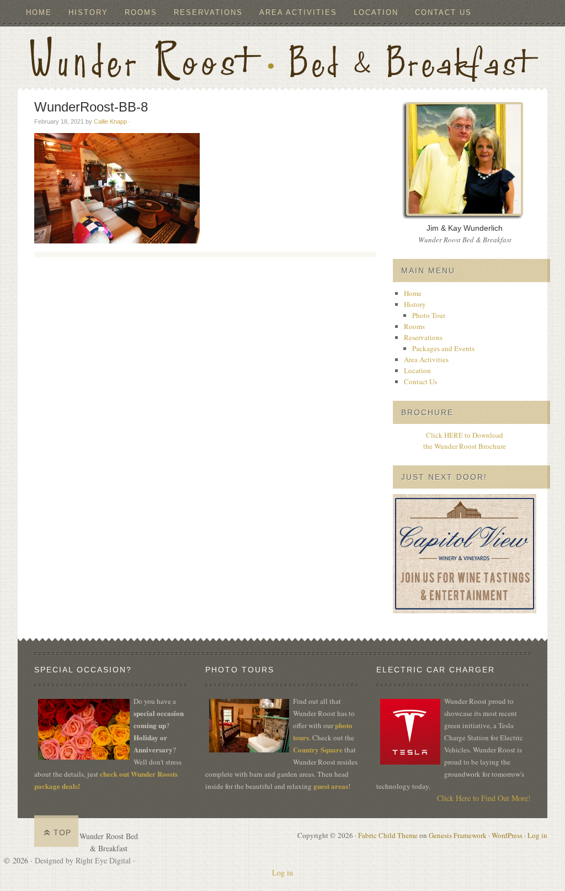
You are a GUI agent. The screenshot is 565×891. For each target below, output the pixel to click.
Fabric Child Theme (388, 835)
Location (376, 12)
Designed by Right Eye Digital (84, 860)
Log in (537, 835)
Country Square (318, 749)
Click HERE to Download (464, 435)
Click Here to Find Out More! (484, 798)
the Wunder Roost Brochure (464, 446)
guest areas (330, 786)
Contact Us (443, 12)
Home (39, 12)
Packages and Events (443, 348)
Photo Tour (428, 315)
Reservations (204, 12)
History (84, 12)
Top (62, 832)
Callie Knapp (110, 121)
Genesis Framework (458, 835)
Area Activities (298, 12)
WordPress (507, 835)
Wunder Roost (282, 56)
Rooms (141, 12)
